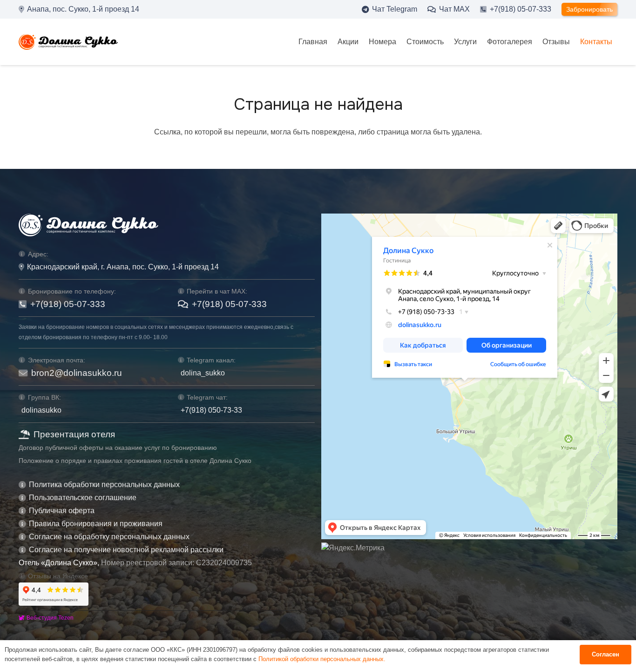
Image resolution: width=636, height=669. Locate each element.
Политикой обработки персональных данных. (322, 659)
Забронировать (589, 9)
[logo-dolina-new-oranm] (68, 42)
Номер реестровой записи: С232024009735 (176, 563)
